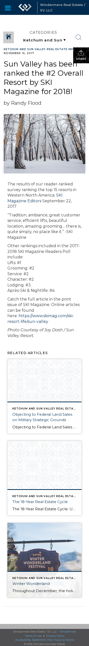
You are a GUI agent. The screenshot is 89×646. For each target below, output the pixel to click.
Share (81, 59)
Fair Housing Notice (61, 640)
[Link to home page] (25, 7)
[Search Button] (78, 37)
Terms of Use (33, 636)
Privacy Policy (55, 636)
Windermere (67, 631)
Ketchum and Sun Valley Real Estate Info (40, 49)
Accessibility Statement (30, 640)
